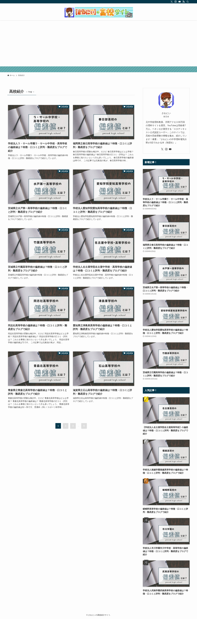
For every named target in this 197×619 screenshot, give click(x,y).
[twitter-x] (172, 1)
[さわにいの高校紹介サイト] (98, 12)
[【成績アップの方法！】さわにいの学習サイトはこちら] (98, 69)
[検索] (188, 1)
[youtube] (180, 1)
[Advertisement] (98, 43)
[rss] (184, 1)
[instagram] (176, 1)
